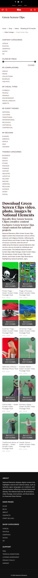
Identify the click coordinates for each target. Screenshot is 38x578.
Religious (6, 122)
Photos (5, 46)
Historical (6, 125)
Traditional (7, 117)
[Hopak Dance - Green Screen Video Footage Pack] (27, 426)
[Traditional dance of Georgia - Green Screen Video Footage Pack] (10, 426)
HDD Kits (6, 81)
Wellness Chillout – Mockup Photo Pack (10, 368)
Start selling (8, 518)
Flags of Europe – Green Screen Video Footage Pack (27, 293)
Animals (5, 95)
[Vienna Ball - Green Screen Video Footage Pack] (10, 389)
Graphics (6, 49)
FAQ (4, 551)
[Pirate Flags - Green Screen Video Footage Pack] (10, 275)
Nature (5, 181)
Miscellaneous (8, 101)
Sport (4, 192)
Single (5, 71)
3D (3, 54)
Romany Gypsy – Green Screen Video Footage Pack (27, 407)
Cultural (6, 115)
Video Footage (9, 32)
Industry (6, 173)
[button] (3, 10)
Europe (5, 136)
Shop (10, 28)
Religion (6, 186)
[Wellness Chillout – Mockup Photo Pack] (10, 351)
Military (5, 179)
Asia (4, 144)
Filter (31, 65)
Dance (5, 158)
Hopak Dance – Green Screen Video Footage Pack (27, 444)
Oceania (5, 147)
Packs (4, 74)
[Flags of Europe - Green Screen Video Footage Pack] (27, 275)
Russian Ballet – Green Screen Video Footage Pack (27, 369)
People (5, 93)
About (5, 512)
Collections (7, 76)
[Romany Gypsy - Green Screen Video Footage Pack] (27, 389)
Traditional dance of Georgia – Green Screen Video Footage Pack (10, 445)
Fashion (5, 166)
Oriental (6, 184)
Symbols (6, 90)
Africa (5, 141)
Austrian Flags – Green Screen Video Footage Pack (10, 331)
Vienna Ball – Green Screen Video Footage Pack (10, 407)
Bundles (6, 79)
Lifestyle (6, 176)
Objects (5, 103)
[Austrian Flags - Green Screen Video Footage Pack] (10, 313)
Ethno (5, 163)
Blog (5, 509)
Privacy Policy (9, 560)
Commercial (7, 127)
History (5, 171)
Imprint (6, 563)
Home (4, 28)
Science (5, 189)
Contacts (6, 515)
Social (5, 194)
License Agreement (11, 557)
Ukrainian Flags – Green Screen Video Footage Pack (27, 331)
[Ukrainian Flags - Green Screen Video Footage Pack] (27, 313)
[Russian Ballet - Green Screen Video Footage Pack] (27, 351)
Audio (4, 51)
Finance (5, 168)
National (6, 112)
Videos (17, 28)
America (5, 139)
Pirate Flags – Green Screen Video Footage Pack (10, 293)
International (8, 120)
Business (6, 155)
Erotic (5, 161)
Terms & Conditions (11, 554)
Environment (8, 98)
